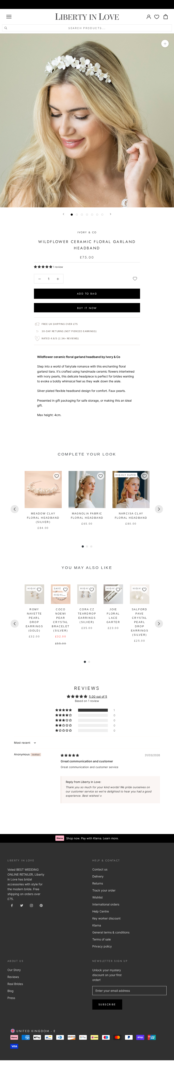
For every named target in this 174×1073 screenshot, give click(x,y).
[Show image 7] (102, 215)
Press (11, 998)
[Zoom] (165, 43)
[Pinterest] (41, 905)
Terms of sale (101, 939)
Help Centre (100, 911)
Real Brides (15, 984)
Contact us (99, 869)
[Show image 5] (92, 215)
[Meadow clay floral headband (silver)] (43, 489)
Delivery (98, 876)
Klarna (96, 925)
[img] (70, 755)
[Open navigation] (8, 16)
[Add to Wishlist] (135, 279)
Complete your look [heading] (87, 454)
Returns (97, 883)
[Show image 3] (82, 215)
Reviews (13, 977)
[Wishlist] (156, 17)
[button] (43, 266)
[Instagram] (31, 905)
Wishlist (97, 897)
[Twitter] (21, 905)
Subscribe (107, 1004)
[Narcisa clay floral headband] (131, 489)
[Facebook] (11, 905)
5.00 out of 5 (98, 696)
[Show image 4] (87, 215)
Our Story (14, 970)
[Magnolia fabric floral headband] (87, 489)
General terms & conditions (110, 932)
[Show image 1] (72, 215)
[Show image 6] (97, 215)
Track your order (103, 890)
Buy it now (87, 308)
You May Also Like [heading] (87, 568)
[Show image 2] (77, 215)
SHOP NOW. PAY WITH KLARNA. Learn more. (92, 4)
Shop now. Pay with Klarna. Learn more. (92, 838)
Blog (10, 991)
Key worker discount (106, 918)
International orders (105, 904)
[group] (43, 500)
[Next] (110, 214)
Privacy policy (102, 946)
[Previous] (63, 214)
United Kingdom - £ (35, 1031)
